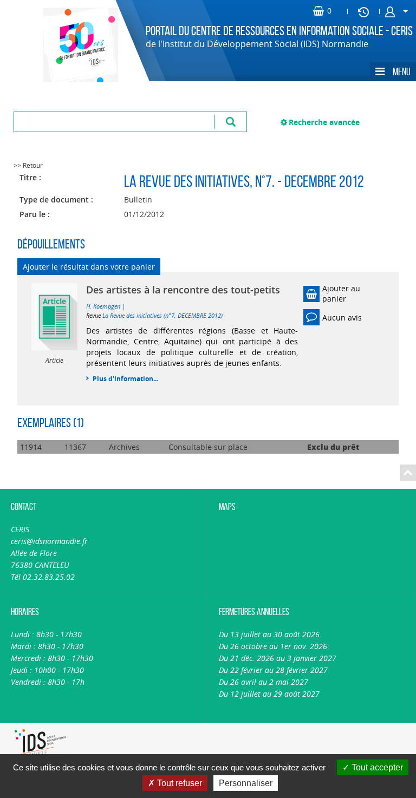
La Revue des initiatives (187, 181)
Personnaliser (245, 783)
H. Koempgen (103, 306)
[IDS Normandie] (39, 744)
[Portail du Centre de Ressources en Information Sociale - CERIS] (67, 45)
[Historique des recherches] (363, 11)
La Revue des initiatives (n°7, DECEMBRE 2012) (162, 315)
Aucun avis (342, 317)
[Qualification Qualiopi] (129, 729)
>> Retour (28, 165)
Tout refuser (178, 783)
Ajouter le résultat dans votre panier (89, 266)
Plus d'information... (125, 378)
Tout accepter (376, 767)
